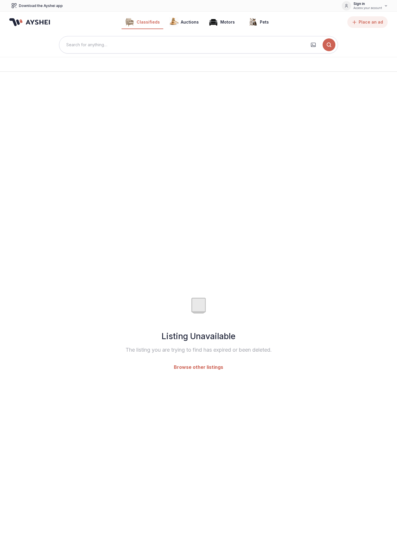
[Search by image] (313, 45)
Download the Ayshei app (41, 5)
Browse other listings (198, 367)
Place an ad (371, 21)
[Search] (329, 44)
